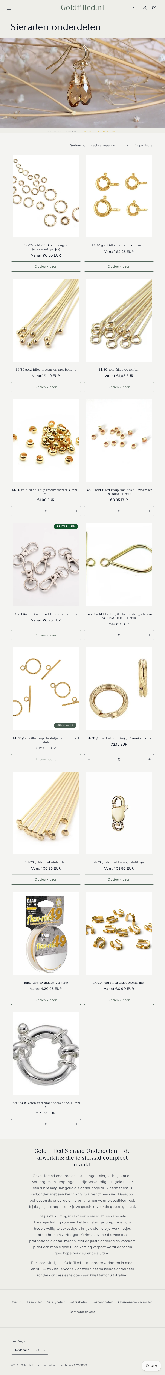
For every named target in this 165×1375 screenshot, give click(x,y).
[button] (9, 8)
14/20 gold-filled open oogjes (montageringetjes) (46, 247)
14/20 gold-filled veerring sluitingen (119, 246)
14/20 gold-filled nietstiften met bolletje (46, 370)
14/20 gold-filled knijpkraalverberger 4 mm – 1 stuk (46, 492)
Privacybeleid (55, 1302)
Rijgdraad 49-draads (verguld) (46, 983)
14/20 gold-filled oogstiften (119, 370)
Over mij (17, 1302)
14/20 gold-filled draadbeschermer (119, 983)
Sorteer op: (78, 145)
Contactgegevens (83, 1312)
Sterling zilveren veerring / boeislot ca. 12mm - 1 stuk (46, 1105)
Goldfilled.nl (29, 1365)
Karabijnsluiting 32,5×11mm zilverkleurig (45, 614)
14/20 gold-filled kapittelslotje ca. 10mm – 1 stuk (45, 740)
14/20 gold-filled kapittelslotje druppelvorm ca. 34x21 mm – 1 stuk (119, 616)
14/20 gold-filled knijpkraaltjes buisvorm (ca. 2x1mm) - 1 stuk (119, 492)
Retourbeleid (78, 1302)
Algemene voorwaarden (135, 1302)
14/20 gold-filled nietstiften (46, 862)
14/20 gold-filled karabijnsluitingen (119, 862)
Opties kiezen (46, 266)
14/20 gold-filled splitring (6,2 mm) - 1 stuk (118, 738)
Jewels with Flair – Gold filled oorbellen (99, 132)
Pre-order (34, 1302)
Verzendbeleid (103, 1302)
